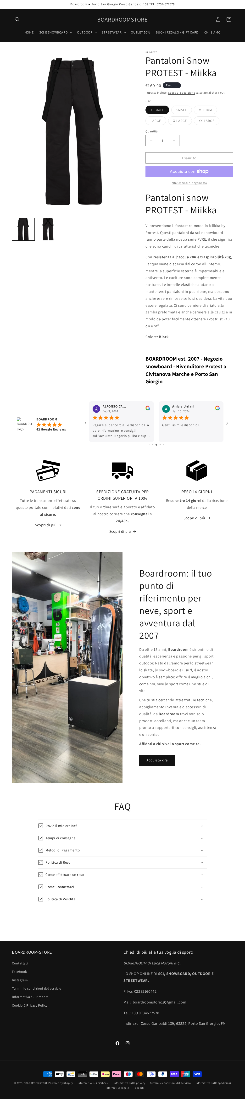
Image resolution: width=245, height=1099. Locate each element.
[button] (17, 19)
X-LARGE (182, 121)
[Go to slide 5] (156, 445)
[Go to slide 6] (160, 444)
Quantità (151, 131)
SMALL (184, 111)
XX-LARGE (209, 121)
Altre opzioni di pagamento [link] (189, 183)
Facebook (19, 971)
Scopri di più (46, 524)
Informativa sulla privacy (129, 1083)
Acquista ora (157, 760)
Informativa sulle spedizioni (213, 1083)
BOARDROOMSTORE (36, 1083)
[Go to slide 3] (149, 444)
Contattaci (20, 963)
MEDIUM (208, 111)
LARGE (158, 121)
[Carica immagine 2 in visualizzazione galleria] (48, 229)
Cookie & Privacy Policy (29, 1005)
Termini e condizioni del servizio (36, 988)
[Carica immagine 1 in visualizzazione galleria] (23, 229)
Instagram (20, 980)
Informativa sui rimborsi (30, 997)
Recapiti (139, 1087)
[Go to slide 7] (163, 444)
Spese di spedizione (181, 92)
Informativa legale (117, 1087)
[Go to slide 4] (152, 444)
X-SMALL (159, 111)
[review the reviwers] (147, 409)
